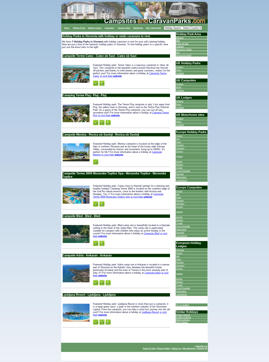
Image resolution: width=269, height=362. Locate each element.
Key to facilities (182, 305)
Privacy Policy (163, 348)
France (179, 136)
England (179, 67)
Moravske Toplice (184, 49)
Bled (178, 41)
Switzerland (181, 177)
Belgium (179, 165)
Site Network (189, 348)
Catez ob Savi (182, 43)
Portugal (179, 145)
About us (176, 348)
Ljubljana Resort (150, 312)
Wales (179, 70)
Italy (178, 139)
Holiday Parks (79, 28)
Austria (179, 162)
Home (66, 28)
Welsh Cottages (183, 320)
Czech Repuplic (183, 171)
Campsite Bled (151, 233)
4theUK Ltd (201, 346)
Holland (179, 156)
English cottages (183, 315)
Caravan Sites (124, 28)
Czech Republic (183, 226)
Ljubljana (180, 46)
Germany (180, 148)
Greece (179, 151)
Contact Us (202, 348)
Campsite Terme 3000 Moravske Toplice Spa (128, 195)
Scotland (180, 73)
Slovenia (180, 174)
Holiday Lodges (95, 28)
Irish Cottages (182, 322)
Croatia (179, 168)
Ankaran (180, 38)
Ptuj (177, 52)
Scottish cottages (183, 317)
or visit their (111, 76)
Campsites (109, 28)
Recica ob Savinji (183, 55)
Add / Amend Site (153, 28)
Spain (178, 142)
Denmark (180, 233)
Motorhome (138, 28)
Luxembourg (181, 180)
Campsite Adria (153, 272)
